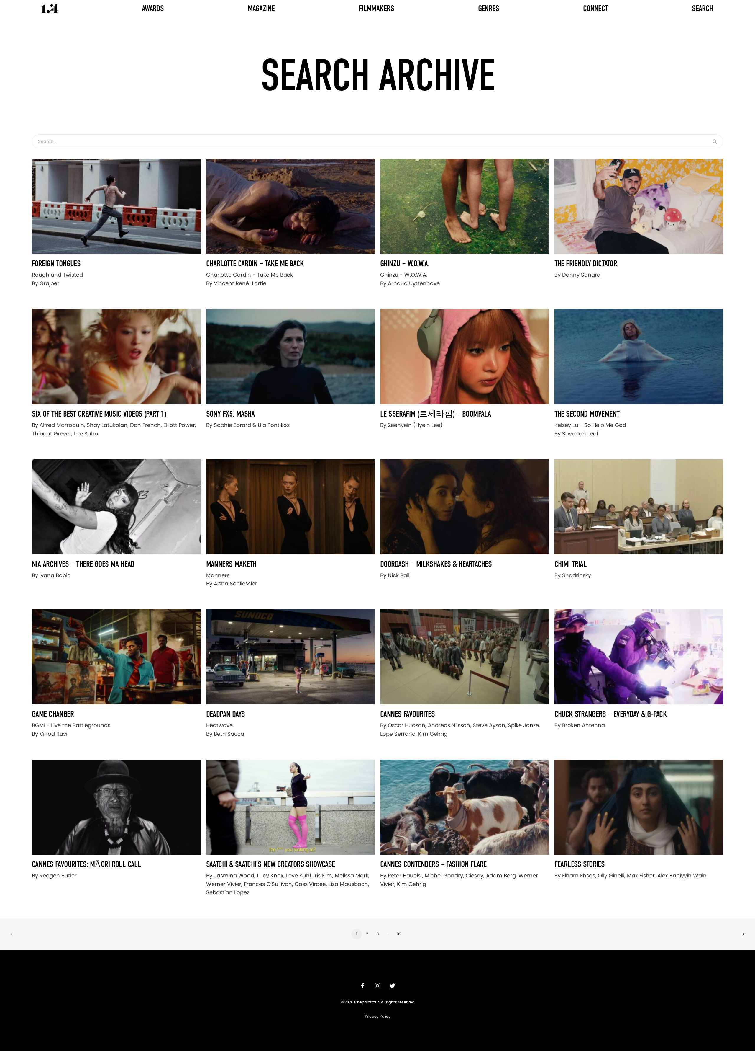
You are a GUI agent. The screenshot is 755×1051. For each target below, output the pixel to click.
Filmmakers (376, 8)
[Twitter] (392, 986)
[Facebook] (363, 986)
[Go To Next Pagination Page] (743, 934)
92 (399, 934)
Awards (153, 8)
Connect (595, 8)
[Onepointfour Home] (49, 8)
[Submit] (715, 141)
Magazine (261, 8)
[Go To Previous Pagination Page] (12, 934)
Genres (488, 8)
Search (702, 8)
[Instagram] (377, 986)
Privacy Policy (377, 1016)
